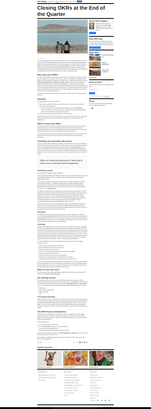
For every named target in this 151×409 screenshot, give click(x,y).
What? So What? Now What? (44, 82)
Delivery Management (105, 63)
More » (66, 395)
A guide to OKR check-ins (71, 375)
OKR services (42, 372)
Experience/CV (94, 385)
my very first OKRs (63, 66)
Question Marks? (93, 367)
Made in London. (108, 407)
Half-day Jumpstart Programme (46, 375)
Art (67, 1)
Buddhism (93, 398)
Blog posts (67, 372)
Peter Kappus (42, 1)
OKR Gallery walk (72, 283)
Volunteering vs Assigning (44, 367)
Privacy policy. (107, 96)
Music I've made (94, 393)
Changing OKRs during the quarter (73, 385)
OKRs (106, 25)
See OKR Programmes (95, 47)
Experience (62, 1)
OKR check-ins (47, 326)
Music (70, 1)
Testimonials (41, 380)
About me (93, 372)
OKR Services (51, 1)
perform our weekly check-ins (62, 82)
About (74, 1)
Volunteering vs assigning (71, 390)
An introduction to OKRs (70, 388)
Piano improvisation (95, 388)
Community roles (69, 393)
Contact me (93, 382)
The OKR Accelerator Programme (47, 377)
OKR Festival (79, 108)
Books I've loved (94, 395)
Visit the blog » (93, 77)
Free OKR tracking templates (72, 380)
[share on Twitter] (83, 342)
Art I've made (93, 390)
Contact (79, 1)
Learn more (92, 33)
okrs (41, 342)
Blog (57, 1)
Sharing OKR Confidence (105, 70)
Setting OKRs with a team (71, 382)
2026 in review (94, 375)
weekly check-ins (51, 188)
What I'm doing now (95, 380)
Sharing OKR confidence (70, 377)
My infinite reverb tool (96, 377)
